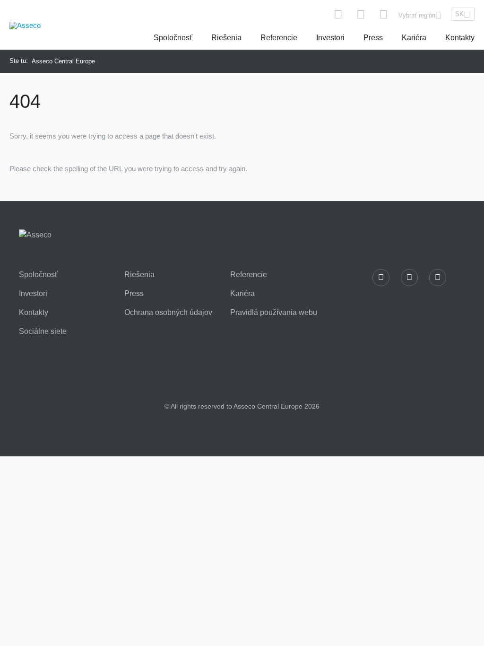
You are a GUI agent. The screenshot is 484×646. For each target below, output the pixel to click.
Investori (330, 38)
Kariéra (414, 38)
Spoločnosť (173, 38)
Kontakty (460, 38)
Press (373, 38)
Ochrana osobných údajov (168, 312)
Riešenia (226, 38)
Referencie (278, 38)
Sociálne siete (43, 331)
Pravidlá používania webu (273, 312)
